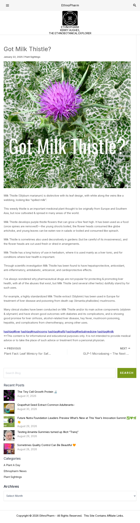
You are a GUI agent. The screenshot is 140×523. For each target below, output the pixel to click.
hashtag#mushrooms (34, 331)
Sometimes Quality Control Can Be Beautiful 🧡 (46, 445)
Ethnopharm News (15, 471)
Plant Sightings (32, 57)
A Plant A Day (12, 465)
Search (127, 373)
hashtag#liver (12, 331)
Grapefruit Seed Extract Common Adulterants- (46, 405)
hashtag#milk (105, 331)
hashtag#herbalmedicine (81, 331)
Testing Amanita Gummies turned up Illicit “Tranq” (47, 432)
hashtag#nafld (56, 331)
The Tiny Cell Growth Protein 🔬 (37, 391)
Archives (11, 486)
